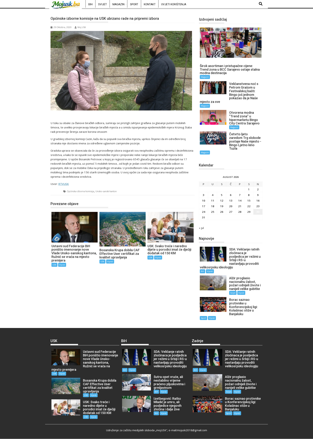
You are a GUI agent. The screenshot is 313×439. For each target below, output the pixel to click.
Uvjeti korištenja (173, 4)
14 (239, 200)
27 (230, 212)
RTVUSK (63, 184)
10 (203, 200)
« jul (201, 228)
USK (57, 191)
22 (249, 206)
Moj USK (82, 27)
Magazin (118, 4)
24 (203, 212)
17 (203, 206)
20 (230, 206)
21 (239, 206)
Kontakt (150, 4)
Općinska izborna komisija (80, 191)
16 (258, 200)
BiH (90, 4)
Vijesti (62, 264)
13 (230, 200)
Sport (134, 4)
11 (212, 200)
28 (239, 212)
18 (212, 206)
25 (212, 212)
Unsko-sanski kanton (106, 191)
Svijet (102, 4)
